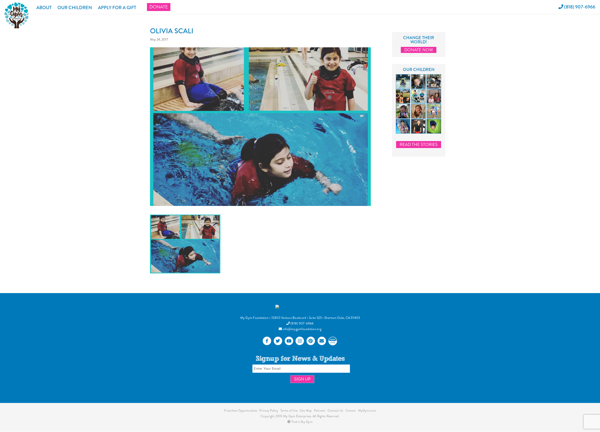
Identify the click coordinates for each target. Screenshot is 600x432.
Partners (320, 410)
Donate (158, 7)
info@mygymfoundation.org (301, 329)
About (44, 7)
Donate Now (418, 50)
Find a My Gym (302, 421)
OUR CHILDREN (74, 7)
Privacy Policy (268, 410)
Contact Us (335, 410)
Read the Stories (419, 145)
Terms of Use (289, 410)
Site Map (306, 410)
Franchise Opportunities (240, 410)
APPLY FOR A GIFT (117, 7)
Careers (350, 410)
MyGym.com (367, 410)
